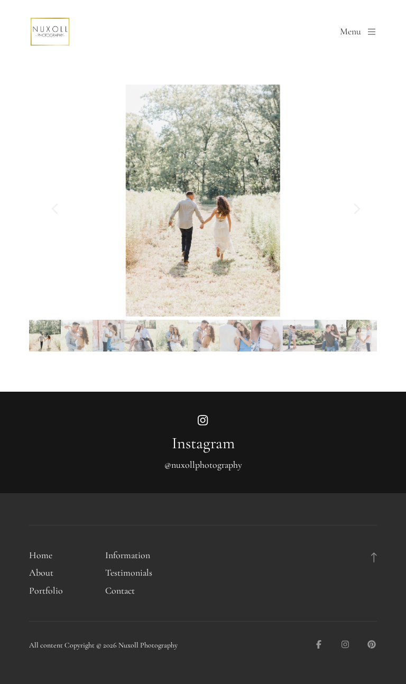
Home (40, 555)
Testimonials (128, 572)
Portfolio (46, 590)
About (41, 572)
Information (127, 555)
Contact (120, 590)
